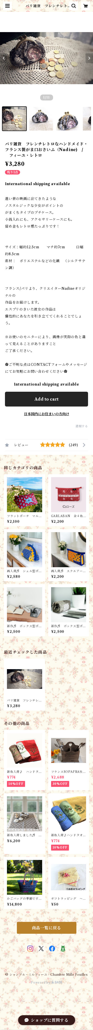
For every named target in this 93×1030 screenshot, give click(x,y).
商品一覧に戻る (46, 927)
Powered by (41, 982)
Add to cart (46, 399)
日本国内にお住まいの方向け (46, 414)
